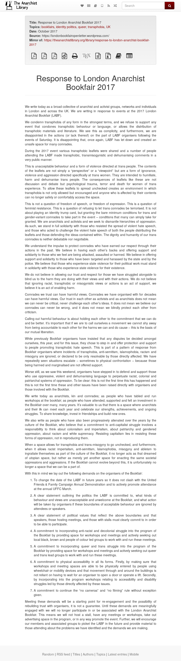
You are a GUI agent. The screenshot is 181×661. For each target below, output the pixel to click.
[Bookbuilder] (95, 5)
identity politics (66, 27)
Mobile (134, 654)
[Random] (115, 5)
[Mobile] (102, 5)
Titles (76, 654)
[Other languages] (88, 5)
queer (82, 27)
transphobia (96, 27)
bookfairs (47, 27)
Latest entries (117, 654)
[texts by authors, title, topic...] (82, 5)
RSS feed (63, 654)
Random (48, 654)
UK (108, 27)
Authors (88, 654)
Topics (100, 654)
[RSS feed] (108, 5)
